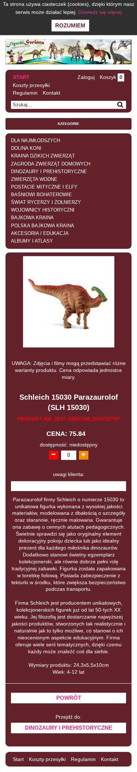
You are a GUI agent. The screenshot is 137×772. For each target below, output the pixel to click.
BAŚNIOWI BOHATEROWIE (41, 194)
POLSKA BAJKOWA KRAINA (42, 225)
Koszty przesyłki (31, 85)
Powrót (68, 698)
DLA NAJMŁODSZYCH (35, 140)
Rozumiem (70, 25)
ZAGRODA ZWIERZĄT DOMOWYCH (50, 164)
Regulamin (25, 93)
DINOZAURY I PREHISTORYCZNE (49, 171)
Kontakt (51, 93)
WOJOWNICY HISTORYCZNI (43, 210)
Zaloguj (86, 77)
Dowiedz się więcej (100, 12)
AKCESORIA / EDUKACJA (40, 233)
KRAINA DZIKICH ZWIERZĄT (43, 156)
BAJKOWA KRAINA (32, 217)
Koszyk (111, 77)
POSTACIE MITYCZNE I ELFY (44, 187)
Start (21, 77)
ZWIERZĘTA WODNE (34, 179)
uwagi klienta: (68, 474)
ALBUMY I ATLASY (32, 241)
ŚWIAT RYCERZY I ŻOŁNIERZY (46, 202)
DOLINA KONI (26, 148)
